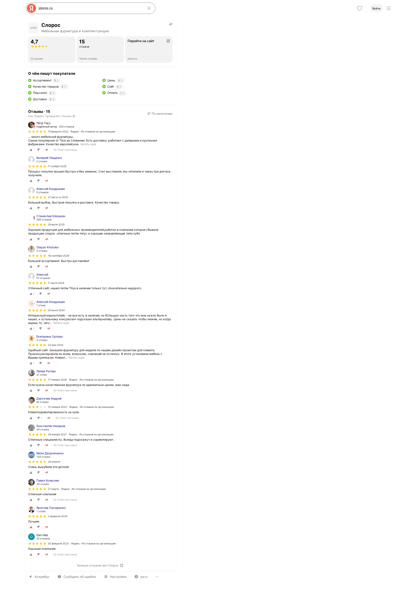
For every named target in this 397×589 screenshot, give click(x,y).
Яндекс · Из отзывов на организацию (93, 131)
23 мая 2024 (55, 344)
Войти (376, 8)
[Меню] (389, 8)
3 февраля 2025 (57, 516)
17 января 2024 (57, 379)
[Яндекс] (31, 8)
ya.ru (144, 577)
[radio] (31, 150)
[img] (37, 131)
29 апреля (54, 461)
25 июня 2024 (56, 310)
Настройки (118, 577)
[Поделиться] (170, 24)
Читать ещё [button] (61, 323)
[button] (160, 113)
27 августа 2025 (58, 197)
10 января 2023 (57, 406)
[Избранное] (359, 8)
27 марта (53, 488)
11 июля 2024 (56, 282)
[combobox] (89, 8)
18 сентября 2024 (58, 255)
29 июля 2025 (56, 224)
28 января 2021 (57, 434)
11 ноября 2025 (57, 166)
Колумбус (42, 577)
